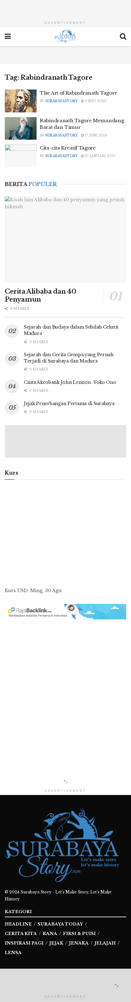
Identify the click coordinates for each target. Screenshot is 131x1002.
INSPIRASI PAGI (24, 943)
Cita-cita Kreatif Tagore (68, 148)
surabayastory (61, 101)
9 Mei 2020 (95, 101)
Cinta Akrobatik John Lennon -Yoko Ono (70, 382)
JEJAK (56, 943)
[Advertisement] (65, 8)
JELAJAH (105, 943)
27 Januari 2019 (99, 156)
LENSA (13, 952)
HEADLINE (18, 924)
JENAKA (79, 943)
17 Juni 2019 (95, 135)
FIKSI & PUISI (79, 933)
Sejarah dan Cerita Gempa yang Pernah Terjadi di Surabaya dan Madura (69, 358)
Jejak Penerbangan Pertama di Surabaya (69, 403)
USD (22, 590)
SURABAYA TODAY (60, 924)
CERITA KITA (21, 933)
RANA (50, 933)
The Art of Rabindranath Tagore (78, 93)
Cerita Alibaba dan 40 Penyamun (40, 295)
